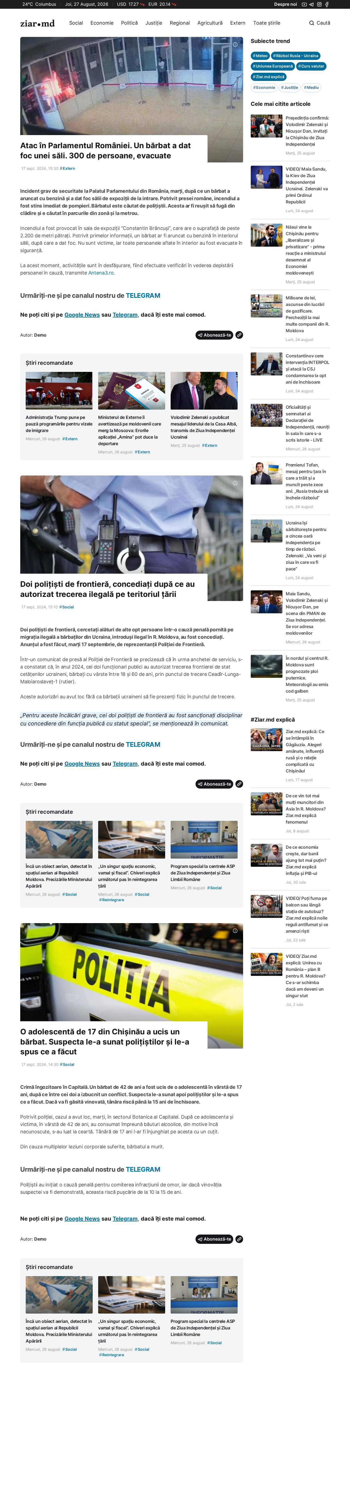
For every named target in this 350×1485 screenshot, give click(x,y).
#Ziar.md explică (273, 719)
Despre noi (285, 4)
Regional (180, 23)
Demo (40, 335)
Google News (82, 314)
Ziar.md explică (268, 76)
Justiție (153, 23)
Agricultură (210, 23)
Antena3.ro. (101, 273)
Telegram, (126, 314)
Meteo (260, 55)
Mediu (311, 87)
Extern (238, 23)
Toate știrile (266, 23)
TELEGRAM (143, 295)
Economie (102, 23)
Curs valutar (311, 66)
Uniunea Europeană (273, 66)
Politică (129, 23)
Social (76, 23)
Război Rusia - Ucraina (295, 55)
